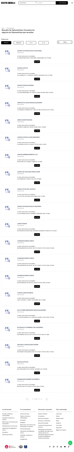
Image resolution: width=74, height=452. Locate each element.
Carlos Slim (59, 413)
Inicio (3, 28)
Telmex (58, 416)
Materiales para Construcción (9, 426)
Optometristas (10, 28)
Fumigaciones (23, 439)
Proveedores (41, 416)
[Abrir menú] (72, 3)
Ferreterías (5, 432)
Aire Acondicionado (25, 428)
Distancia (18, 42)
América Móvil (59, 418)
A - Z (31, 42)
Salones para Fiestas (7, 434)
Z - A (43, 42)
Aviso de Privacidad (43, 423)
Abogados (22, 422)
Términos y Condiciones (44, 420)
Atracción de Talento (43, 418)
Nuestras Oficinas (42, 413)
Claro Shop (59, 425)
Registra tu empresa (61, 430)
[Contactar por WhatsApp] (70, 443)
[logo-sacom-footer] (16, 447)
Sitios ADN (59, 427)
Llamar (37, 61)
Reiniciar (6, 42)
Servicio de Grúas (24, 413)
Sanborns (58, 423)
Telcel (57, 420)
